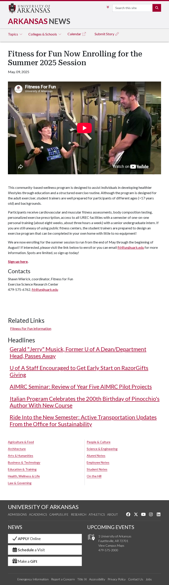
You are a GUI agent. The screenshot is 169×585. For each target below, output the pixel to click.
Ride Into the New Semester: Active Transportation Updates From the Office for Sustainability (83, 420)
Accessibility (97, 579)
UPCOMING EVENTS (110, 527)
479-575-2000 (108, 550)
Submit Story (105, 34)
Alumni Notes (96, 455)
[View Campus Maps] (91, 541)
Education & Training (22, 469)
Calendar (75, 34)
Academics (38, 514)
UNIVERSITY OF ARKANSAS (43, 506)
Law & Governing (19, 483)
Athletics (97, 514)
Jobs (149, 579)
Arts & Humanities (20, 455)
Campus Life (58, 514)
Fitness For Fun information (30, 328)
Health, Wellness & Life (24, 476)
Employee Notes (98, 462)
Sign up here (18, 261)
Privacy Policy (117, 579)
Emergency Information (33, 579)
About (112, 514)
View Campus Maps (111, 545)
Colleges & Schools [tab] (43, 34)
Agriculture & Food (21, 442)
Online (29, 538)
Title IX (82, 579)
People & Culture (98, 442)
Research (78, 514)
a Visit (31, 550)
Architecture (17, 449)
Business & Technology (24, 462)
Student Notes (97, 469)
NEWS (15, 527)
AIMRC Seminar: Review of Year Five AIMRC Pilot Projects (81, 386)
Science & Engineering (102, 449)
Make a (27, 561)
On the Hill (94, 476)
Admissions (17, 514)
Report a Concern (63, 579)
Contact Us (135, 579)
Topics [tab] (13, 34)
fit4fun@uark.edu (131, 247)
